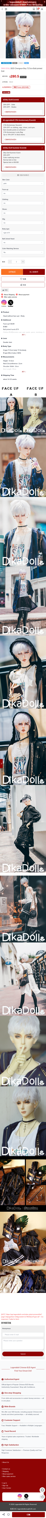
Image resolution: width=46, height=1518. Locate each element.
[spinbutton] (16, 261)
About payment (7, 1474)
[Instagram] (19, 1497)
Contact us (6, 1469)
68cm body (12, 353)
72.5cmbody (22, 350)
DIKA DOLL (5, 68)
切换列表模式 (24, 175)
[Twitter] (26, 1497)
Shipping (5, 1471)
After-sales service (9, 1476)
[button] (10, 261)
